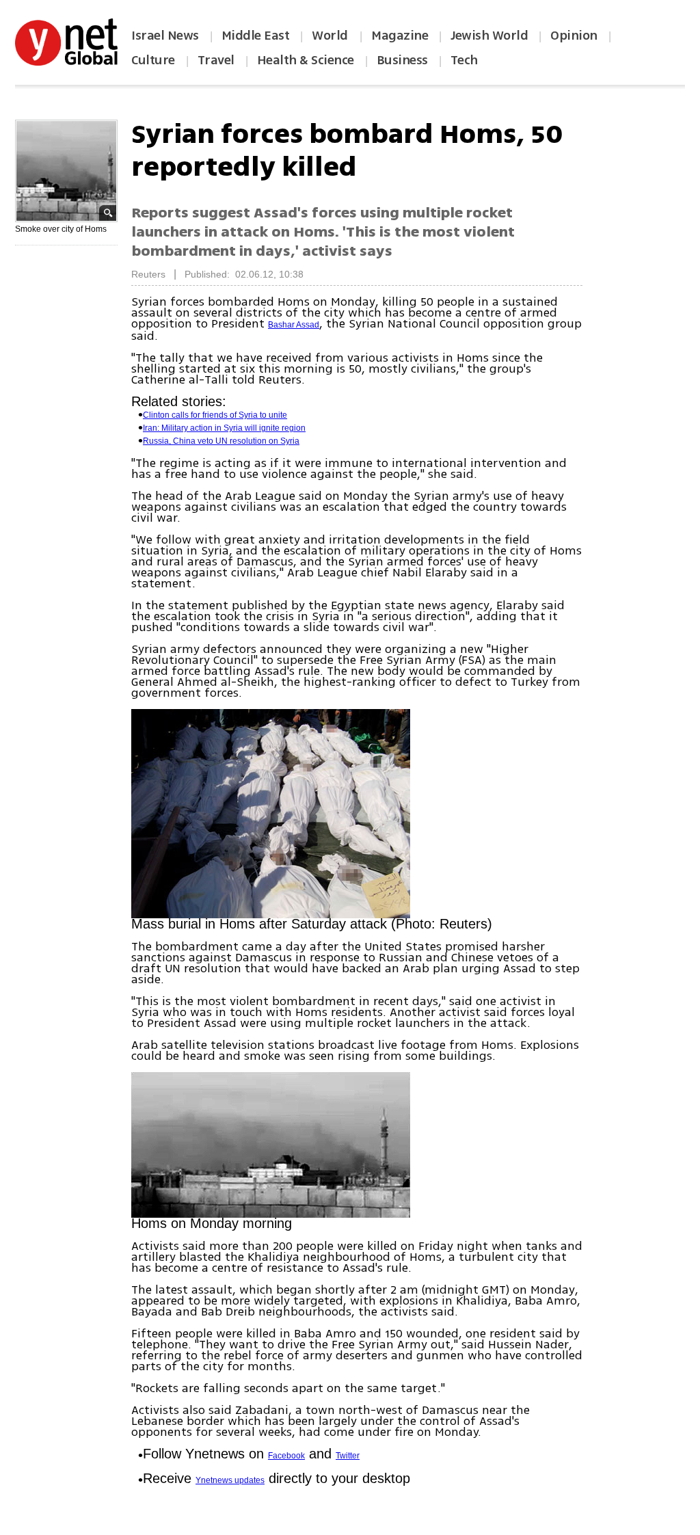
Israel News (165, 35)
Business (402, 60)
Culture (153, 60)
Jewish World (489, 35)
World (331, 35)
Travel (216, 60)
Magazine (399, 35)
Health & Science (305, 60)
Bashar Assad (293, 325)
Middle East (255, 35)
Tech (464, 60)
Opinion (573, 35)
